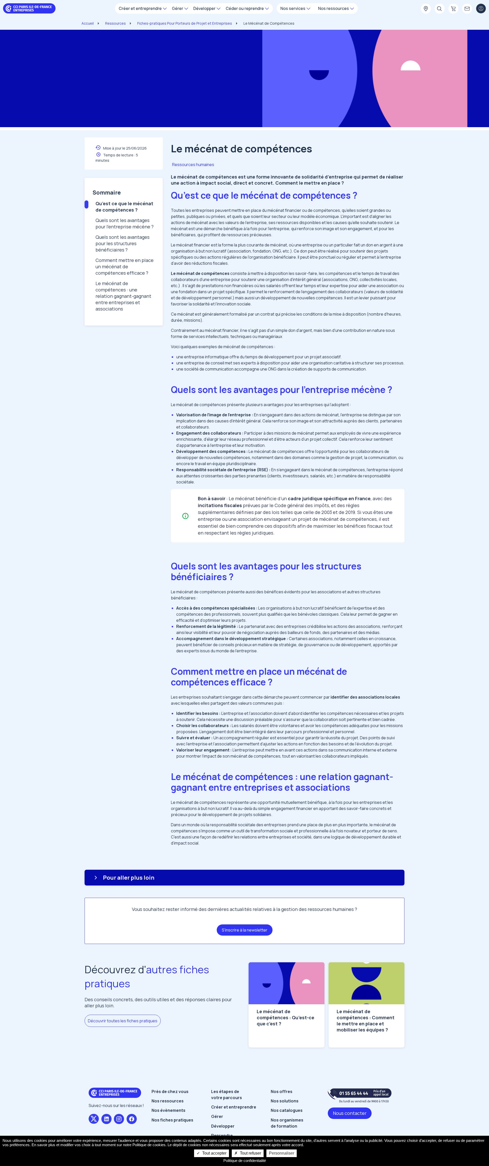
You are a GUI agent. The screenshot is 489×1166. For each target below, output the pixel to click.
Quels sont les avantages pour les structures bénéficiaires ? (123, 243)
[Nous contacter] (467, 9)
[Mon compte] (481, 9)
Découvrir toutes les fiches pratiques (122, 1021)
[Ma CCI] (426, 9)
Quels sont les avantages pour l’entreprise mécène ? (125, 223)
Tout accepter (213, 1153)
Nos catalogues (287, 1110)
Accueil (88, 23)
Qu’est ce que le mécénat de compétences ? (124, 206)
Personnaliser (281, 1153)
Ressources (115, 23)
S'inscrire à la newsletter (244, 930)
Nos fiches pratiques (172, 1120)
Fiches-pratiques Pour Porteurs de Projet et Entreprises (184, 23)
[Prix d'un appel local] (359, 1095)
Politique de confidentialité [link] (244, 1160)
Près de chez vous (170, 1091)
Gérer (217, 1116)
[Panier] (453, 9)
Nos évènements (168, 1110)
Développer (223, 1126)
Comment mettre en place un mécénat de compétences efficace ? (125, 266)
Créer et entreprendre (233, 1107)
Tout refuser (250, 1153)
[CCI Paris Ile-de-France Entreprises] (29, 8)
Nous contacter (349, 1113)
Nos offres (281, 1091)
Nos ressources (168, 1101)
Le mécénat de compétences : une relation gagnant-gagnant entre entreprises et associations (123, 296)
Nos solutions (284, 1101)
